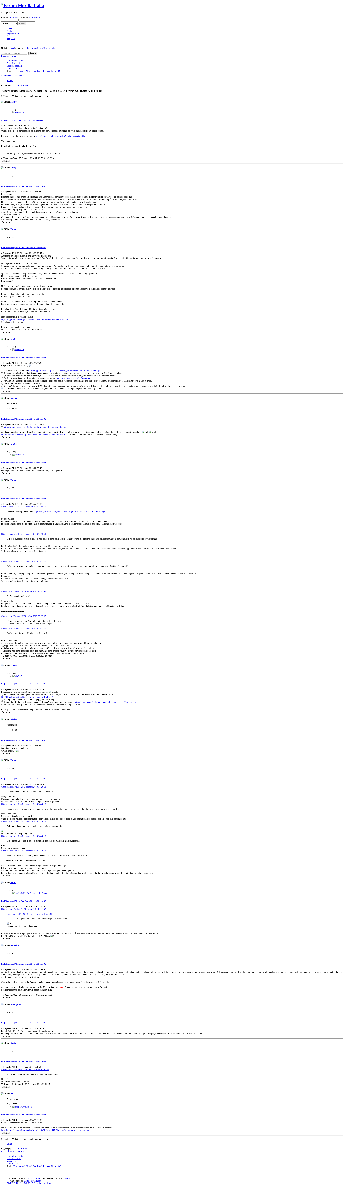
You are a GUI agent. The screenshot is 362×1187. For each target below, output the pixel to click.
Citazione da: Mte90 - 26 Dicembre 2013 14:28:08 (23, 787)
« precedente (6, 75)
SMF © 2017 (26, 1183)
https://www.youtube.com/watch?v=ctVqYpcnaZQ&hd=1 (62, 136)
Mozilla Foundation (32, 1181)
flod (12, 1093)
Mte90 (13, 102)
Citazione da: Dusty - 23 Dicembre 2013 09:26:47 (23, 616)
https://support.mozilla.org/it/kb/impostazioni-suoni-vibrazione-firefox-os (36, 427)
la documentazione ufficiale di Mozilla (41, 48)
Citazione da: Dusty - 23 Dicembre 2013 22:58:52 (23, 591)
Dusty (13, 167)
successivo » (18, 75)
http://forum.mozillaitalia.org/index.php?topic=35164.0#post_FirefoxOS (33, 434)
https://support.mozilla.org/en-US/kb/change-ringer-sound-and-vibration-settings (64, 370)
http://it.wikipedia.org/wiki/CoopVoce (73, 378)
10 (18, 85)
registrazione (34, 17)
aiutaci (12, 48)
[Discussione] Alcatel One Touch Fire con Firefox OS (22, 120)
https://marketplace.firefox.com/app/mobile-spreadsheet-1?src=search (105, 702)
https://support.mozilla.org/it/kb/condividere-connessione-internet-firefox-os (34, 319)
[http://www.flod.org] (22, 1107)
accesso (13, 17)
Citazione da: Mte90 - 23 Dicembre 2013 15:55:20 (23, 506)
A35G (13, 882)
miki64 (13, 719)
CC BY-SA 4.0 (33, 1178)
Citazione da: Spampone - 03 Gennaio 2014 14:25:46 (25, 1069)
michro (13, 398)
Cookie (67, 1178)
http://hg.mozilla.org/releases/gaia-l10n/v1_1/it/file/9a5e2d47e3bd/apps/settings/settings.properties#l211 (47, 1130)
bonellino (14, 945)
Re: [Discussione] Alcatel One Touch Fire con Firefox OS (23, 186)
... (16, 85)
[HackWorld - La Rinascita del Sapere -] (30, 893)
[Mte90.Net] (18, 112)
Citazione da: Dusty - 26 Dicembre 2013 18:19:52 (23, 909)
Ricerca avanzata (8, 56)
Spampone (15, 1004)
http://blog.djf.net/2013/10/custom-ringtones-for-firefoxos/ (27, 697)
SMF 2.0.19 (12, 1183)
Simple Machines (42, 1183)
